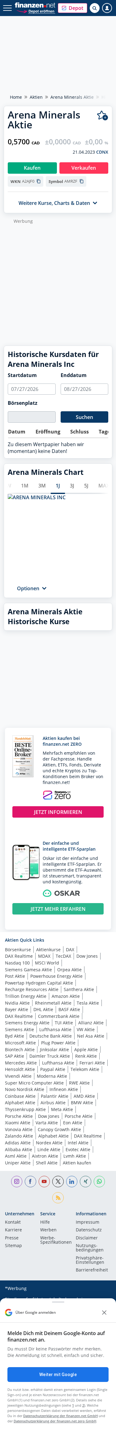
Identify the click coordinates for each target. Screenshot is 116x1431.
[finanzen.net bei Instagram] (17, 1181)
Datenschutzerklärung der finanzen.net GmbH (60, 1415)
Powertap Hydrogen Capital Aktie (39, 983)
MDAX (44, 956)
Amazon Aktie (66, 996)
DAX (70, 949)
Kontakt (13, 1222)
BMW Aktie (82, 1102)
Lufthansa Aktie (55, 1029)
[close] (104, 1312)
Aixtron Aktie (45, 1156)
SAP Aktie (14, 1056)
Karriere (13, 1230)
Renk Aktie (86, 1056)
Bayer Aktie (16, 1009)
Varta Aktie (47, 1123)
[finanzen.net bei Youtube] (44, 1181)
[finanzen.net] (35, 5)
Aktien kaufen (77, 1163)
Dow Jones (87, 956)
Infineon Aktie (63, 1089)
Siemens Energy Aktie (27, 1023)
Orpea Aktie (69, 970)
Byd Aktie (14, 1036)
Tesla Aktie (88, 1003)
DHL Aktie (43, 1009)
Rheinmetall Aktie (53, 1003)
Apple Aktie (86, 1049)
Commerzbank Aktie (58, 1016)
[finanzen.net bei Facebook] (30, 1181)
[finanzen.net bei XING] (85, 1181)
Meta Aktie (62, 1109)
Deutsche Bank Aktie (50, 1036)
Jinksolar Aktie (54, 1049)
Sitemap (13, 1245)
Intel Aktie (78, 1143)
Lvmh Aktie (74, 1156)
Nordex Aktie (49, 1143)
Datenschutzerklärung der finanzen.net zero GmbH (55, 1421)
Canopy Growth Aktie (59, 1129)
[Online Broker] (35, 11)
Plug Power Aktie (58, 1043)
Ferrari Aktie (92, 1063)
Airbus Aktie (53, 1102)
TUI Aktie (64, 1023)
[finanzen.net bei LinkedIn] (72, 1181)
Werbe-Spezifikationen (56, 1240)
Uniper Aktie (18, 1163)
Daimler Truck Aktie (49, 1056)
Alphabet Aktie (20, 1102)
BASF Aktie (69, 1009)
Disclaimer (87, 1238)
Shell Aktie (47, 1163)
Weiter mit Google (57, 1374)
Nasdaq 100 (17, 963)
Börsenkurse (18, 949)
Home (16, 97)
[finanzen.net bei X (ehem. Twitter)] (58, 1181)
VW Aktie (86, 1029)
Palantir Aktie (54, 1096)
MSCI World (47, 963)
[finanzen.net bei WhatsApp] (99, 1181)
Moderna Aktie (52, 1076)
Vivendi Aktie (18, 1076)
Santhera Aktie (79, 989)
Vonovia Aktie (18, 1129)
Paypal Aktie (52, 1069)
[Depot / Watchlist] (102, 115)
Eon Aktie (72, 1123)
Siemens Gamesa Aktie (28, 970)
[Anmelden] (107, 8)
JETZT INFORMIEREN (58, 812)
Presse (12, 1238)
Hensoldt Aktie (20, 1069)
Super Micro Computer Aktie (34, 1083)
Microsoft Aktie (20, 1043)
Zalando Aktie (19, 1136)
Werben (48, 1230)
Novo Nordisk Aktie (24, 1089)
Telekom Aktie (85, 1069)
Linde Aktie (48, 1149)
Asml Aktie (16, 1156)
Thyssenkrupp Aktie (25, 1109)
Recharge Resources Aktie (31, 989)
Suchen (84, 417)
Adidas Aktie (18, 1143)
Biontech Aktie (20, 1049)
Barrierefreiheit (92, 1270)
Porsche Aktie (19, 1116)
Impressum (87, 1222)
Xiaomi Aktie (17, 1123)
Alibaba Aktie (18, 1149)
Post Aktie (15, 976)
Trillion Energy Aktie (25, 996)
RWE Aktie (79, 1083)
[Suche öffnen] (95, 8)
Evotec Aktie (78, 1149)
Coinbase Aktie (20, 1096)
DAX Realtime (19, 956)
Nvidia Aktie (17, 1003)
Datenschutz (89, 1230)
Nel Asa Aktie (90, 1036)
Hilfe (45, 1222)
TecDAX (63, 956)
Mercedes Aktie (21, 1063)
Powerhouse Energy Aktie (56, 976)
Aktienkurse (48, 949)
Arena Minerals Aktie (72, 97)
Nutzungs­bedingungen (90, 1248)
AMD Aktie (84, 1096)
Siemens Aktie (19, 1029)
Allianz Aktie (91, 1023)
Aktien (36, 97)
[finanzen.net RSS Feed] (58, 1198)
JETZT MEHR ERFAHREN (58, 909)
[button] (72, 8)
